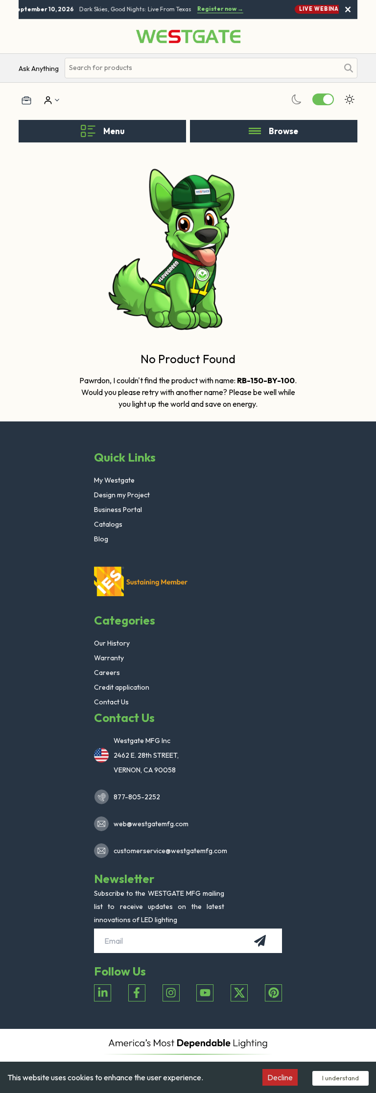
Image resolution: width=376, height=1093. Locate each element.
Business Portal (118, 509)
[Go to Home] (188, 36)
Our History (112, 643)
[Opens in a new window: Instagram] (171, 992)
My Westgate (114, 480)
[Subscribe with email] (260, 941)
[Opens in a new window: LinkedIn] (102, 992)
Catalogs (108, 524)
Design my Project (122, 494)
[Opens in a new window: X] (239, 992)
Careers (107, 672)
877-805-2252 (137, 796)
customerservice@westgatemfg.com (167, 850)
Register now (218, 8)
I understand (340, 1078)
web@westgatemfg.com (151, 823)
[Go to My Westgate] (47, 100)
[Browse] (255, 131)
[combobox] (201, 68)
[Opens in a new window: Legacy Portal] (26, 100)
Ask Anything (39, 68)
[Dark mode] (297, 99)
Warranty (109, 657)
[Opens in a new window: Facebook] (136, 992)
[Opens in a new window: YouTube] (204, 992)
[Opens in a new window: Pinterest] (273, 992)
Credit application (121, 687)
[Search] (348, 68)
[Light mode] (349, 99)
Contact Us (111, 702)
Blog (101, 539)
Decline (280, 1077)
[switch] (323, 99)
